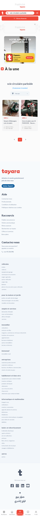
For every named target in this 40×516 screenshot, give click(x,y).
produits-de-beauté (7, 383)
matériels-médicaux (7, 365)
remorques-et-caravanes (9, 274)
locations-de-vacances (8, 335)
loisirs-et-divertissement (11, 428)
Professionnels (6, 202)
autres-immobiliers (7, 343)
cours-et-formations (7, 314)
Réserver (29, 57)
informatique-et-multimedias (13, 399)
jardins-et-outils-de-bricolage (10, 298)
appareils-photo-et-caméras (9, 409)
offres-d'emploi (6, 316)
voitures (4, 269)
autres (4, 454)
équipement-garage (7, 272)
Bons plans (5, 234)
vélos (3, 443)
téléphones (5, 414)
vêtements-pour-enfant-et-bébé (10, 393)
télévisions (5, 412)
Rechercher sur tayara (9, 228)
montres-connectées (7, 407)
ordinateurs (5, 405)
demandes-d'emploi (7, 312)
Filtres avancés (6, 226)
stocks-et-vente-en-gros (8, 370)
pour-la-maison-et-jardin (11, 295)
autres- (4, 457)
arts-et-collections (7, 436)
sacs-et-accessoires (7, 388)
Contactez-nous (7, 199)
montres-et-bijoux (7, 381)
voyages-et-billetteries (8, 448)
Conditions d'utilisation (9, 204)
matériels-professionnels (9, 362)
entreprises (6, 359)
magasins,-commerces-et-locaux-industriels (14, 333)
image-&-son (5, 402)
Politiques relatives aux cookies (12, 207)
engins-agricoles (6, 277)
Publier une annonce (8, 220)
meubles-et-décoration (8, 303)
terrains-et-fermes (7, 345)
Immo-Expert (8, 186)
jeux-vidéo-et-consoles (8, 419)
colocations (5, 328)
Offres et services (7, 231)
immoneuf (5, 351)
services (4, 319)
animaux (4, 438)
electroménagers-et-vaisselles (10, 300)
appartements (5, 338)
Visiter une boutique (8, 223)
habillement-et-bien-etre (11, 376)
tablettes (4, 422)
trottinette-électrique (8, 431)
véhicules (5, 264)
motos (3, 267)
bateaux (4, 284)
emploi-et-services (9, 309)
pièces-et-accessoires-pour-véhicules (12, 287)
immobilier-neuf (6, 354)
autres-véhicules (6, 279)
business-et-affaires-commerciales (11, 367)
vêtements (5, 386)
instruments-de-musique (9, 445)
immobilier (6, 325)
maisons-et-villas (6, 330)
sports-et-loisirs (6, 433)
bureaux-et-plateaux (7, 340)
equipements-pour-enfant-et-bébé (11, 378)
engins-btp (4, 282)
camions (4, 289)
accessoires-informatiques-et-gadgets (12, 417)
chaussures (5, 391)
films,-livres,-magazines (8, 440)
